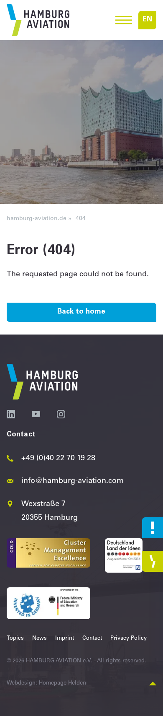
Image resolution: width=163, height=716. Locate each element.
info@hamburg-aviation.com (72, 481)
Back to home (81, 312)
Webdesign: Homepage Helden (46, 683)
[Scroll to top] (152, 683)
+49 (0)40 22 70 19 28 (58, 458)
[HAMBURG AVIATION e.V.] (38, 20)
